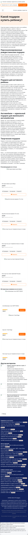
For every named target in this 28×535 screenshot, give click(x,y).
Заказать (14, 194)
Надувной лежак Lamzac (7, 462)
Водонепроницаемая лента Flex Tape (10, 489)
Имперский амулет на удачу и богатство (11, 483)
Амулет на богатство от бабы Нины (9, 453)
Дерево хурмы (4, 433)
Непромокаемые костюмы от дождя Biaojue (12, 422)
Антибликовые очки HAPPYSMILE (11, 305)
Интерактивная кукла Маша (8, 183)
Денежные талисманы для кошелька (17, 384)
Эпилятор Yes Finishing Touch (8, 424)
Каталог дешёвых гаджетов (20, 10)
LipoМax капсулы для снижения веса (10, 440)
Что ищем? (23, 5)
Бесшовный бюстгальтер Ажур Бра (9, 434)
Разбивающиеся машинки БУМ (8, 487)
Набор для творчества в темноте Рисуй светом (13, 425)
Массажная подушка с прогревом (9, 461)
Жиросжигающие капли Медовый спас (10, 431)
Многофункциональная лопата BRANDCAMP (11, 478)
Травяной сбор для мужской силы (9, 436)
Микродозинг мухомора (6, 438)
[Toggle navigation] (3, 10)
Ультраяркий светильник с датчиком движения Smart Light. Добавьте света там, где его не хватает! (13, 531)
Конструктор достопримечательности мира (13, 243)
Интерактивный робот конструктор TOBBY (11, 459)
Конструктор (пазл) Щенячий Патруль (11, 273)
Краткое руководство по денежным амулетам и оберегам (17, 395)
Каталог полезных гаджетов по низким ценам (13, 1)
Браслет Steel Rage (7, 329)
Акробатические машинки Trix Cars (10, 213)
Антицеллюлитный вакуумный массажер (11, 466)
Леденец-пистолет (5, 429)
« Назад (4, 413)
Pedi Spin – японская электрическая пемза (11, 464)
